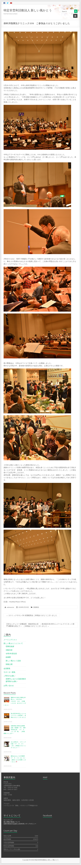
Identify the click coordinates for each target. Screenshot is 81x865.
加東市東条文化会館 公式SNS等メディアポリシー (20, 824)
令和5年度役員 (11, 653)
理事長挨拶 (10, 646)
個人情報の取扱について (12, 822)
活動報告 (36, 607)
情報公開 (9, 664)
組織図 (8, 657)
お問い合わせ (9, 685)
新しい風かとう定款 (13, 661)
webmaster (10, 607)
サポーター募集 (9, 672)
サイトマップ (8, 820)
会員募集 (7, 668)
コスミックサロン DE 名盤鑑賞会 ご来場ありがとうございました (31, 615)
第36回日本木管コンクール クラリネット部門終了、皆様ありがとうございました (19, 715)
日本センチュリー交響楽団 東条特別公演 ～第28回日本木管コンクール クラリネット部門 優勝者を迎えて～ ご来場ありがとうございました (40, 625)
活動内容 (9, 650)
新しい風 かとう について (13, 643)
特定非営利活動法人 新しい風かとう (28, 10)
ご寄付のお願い (9, 676)
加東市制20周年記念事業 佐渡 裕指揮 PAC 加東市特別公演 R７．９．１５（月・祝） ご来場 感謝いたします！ (15, 729)
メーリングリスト (10, 640)
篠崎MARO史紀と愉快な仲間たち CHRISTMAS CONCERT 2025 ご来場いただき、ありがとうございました (15, 701)
